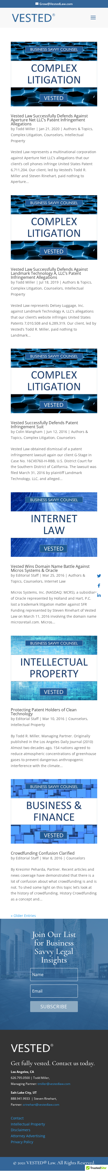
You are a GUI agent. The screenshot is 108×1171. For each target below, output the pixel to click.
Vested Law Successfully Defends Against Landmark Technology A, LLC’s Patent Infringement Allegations (49, 273)
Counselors (53, 134)
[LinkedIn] (99, 595)
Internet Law (55, 581)
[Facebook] (99, 586)
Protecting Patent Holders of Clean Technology (44, 712)
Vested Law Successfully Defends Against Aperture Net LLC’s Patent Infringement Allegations (49, 120)
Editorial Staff (27, 575)
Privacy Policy (22, 1141)
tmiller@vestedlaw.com (54, 1084)
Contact (17, 1118)
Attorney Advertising (28, 1135)
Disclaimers (20, 1129)
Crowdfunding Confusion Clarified (43, 853)
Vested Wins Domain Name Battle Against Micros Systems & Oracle (50, 568)
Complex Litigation (26, 134)
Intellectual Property (28, 724)
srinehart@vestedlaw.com (41, 1104)
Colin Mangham (29, 431)
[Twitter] (99, 576)
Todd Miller (25, 128)
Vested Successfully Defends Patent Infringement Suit (44, 424)
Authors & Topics (78, 128)
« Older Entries (23, 915)
